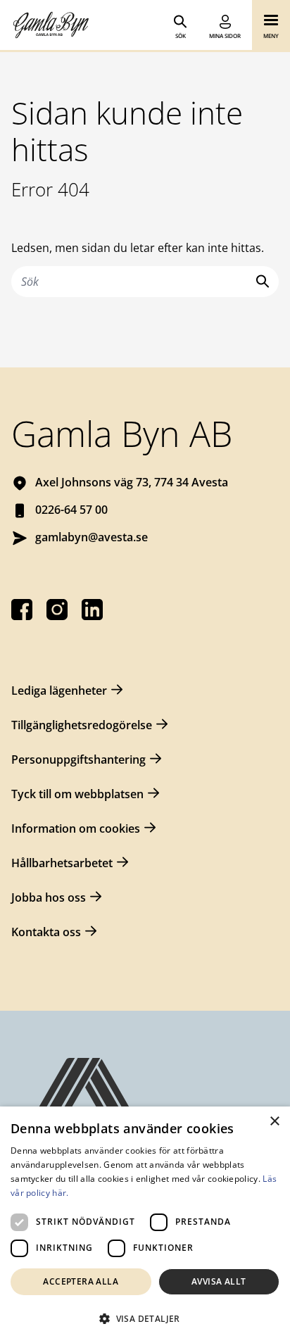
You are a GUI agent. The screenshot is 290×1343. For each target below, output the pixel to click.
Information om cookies (75, 828)
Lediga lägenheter (59, 690)
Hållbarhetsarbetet (62, 863)
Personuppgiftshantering (78, 759)
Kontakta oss (46, 932)
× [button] (274, 1121)
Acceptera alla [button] (80, 1281)
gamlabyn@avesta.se (91, 537)
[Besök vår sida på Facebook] (21, 609)
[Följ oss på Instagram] (57, 609)
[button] (145, 1318)
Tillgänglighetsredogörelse (81, 725)
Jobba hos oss (48, 897)
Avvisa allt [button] (218, 1281)
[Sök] (260, 281)
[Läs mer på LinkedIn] (92, 609)
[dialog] (145, 1224)
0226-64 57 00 (71, 509)
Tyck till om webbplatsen (77, 794)
